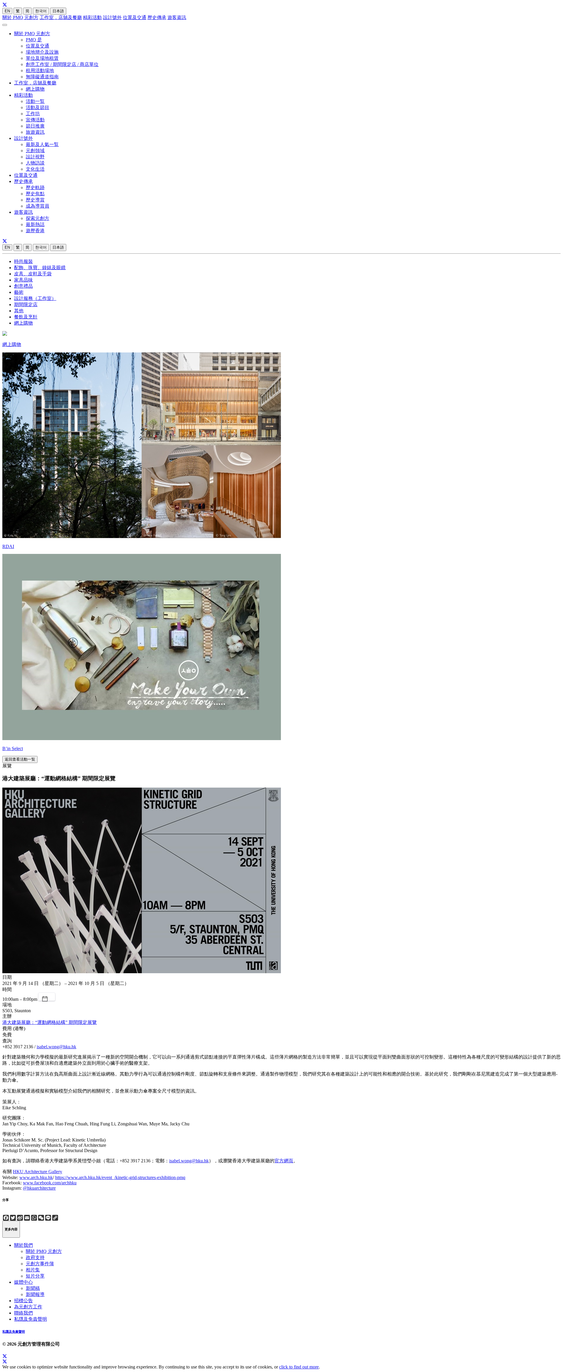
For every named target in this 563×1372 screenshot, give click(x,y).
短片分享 (35, 1275)
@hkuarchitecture (39, 1188)
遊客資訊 (176, 17)
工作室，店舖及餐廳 (61, 17)
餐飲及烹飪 (26, 316)
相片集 (33, 1269)
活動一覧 (35, 101)
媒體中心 (23, 1282)
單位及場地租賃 (42, 58)
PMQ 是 (34, 39)
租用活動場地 (40, 70)
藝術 (18, 292)
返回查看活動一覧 (20, 759)
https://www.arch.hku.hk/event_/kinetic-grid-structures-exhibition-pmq (120, 1177)
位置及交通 (134, 17)
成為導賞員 (37, 205)
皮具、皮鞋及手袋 (33, 273)
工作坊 (33, 113)
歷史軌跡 (35, 187)
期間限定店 (26, 304)
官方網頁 (283, 1160)
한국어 (41, 11)
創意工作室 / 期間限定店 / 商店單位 (62, 64)
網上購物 (35, 89)
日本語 (58, 11)
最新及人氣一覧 (42, 144)
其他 (18, 310)
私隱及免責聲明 (30, 1319)
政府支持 (35, 1257)
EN (7, 11)
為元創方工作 (28, 1306)
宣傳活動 (35, 119)
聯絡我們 (23, 1312)
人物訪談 (35, 162)
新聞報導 (35, 1294)
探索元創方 (37, 218)
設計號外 (112, 17)
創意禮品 (23, 286)
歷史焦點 (35, 193)
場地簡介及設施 (42, 52)
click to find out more (299, 1366)
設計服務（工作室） (35, 298)
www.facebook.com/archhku (50, 1182)
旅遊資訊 (35, 132)
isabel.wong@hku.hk (56, 1046)
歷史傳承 (156, 17)
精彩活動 (92, 17)
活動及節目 (37, 107)
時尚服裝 (23, 261)
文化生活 (35, 169)
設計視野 (35, 156)
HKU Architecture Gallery (37, 1171)
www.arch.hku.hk (36, 1177)
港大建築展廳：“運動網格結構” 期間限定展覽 (49, 1022)
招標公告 (23, 1300)
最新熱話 (35, 224)
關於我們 (23, 1245)
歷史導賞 (35, 199)
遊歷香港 (35, 230)
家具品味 (23, 279)
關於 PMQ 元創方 (20, 17)
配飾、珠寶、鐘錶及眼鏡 (40, 267)
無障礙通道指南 (42, 76)
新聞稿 (33, 1288)
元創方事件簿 (40, 1263)
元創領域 (35, 150)
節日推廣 (35, 125)
